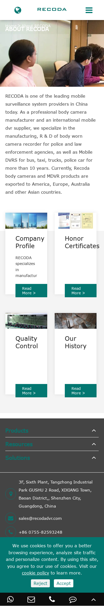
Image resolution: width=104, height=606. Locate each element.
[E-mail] (31, 599)
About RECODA (36, 25)
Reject (40, 583)
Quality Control (26, 342)
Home (11, 25)
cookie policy (35, 573)
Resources (19, 444)
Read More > (29, 290)
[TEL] (52, 599)
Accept (64, 583)
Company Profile (26, 242)
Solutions (17, 457)
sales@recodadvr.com (40, 518)
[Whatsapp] (10, 599)
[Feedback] (72, 599)
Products (16, 430)
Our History (75, 342)
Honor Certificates (75, 242)
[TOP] (93, 599)
